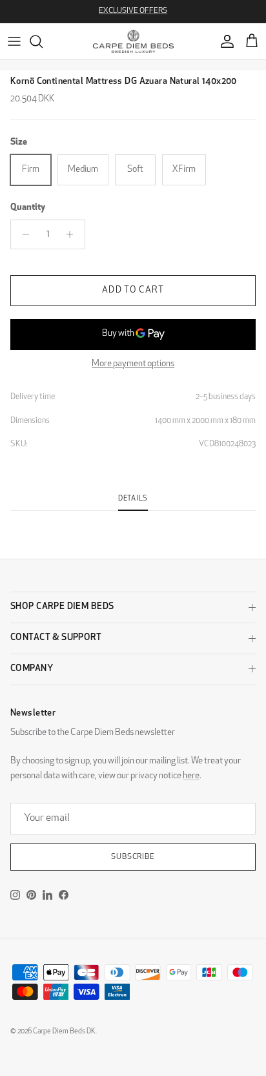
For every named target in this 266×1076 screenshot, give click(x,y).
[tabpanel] (133, 518)
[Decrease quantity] (22, 234)
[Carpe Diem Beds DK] (133, 41)
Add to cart (132, 290)
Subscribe (133, 857)
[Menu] (14, 41)
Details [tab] (133, 498)
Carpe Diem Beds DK (64, 1031)
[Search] (42, 41)
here (191, 776)
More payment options (133, 364)
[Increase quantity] (73, 234)
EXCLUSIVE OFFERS (133, 11)
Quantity (27, 207)
